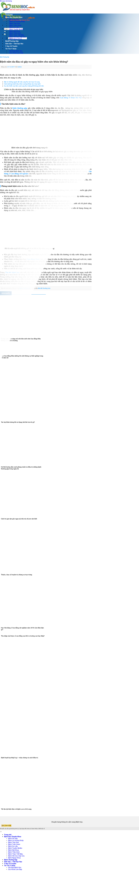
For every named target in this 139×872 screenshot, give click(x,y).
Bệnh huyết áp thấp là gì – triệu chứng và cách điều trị (19, 758)
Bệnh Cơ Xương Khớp (16, 840)
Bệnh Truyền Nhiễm (15, 848)
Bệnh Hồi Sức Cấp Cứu (16, 856)
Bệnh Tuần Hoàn (14, 844)
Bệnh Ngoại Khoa (15, 39)
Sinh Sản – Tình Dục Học (14, 44)
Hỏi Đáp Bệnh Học (14, 867)
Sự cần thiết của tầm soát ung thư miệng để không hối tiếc (24, 86)
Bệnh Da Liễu (13, 846)
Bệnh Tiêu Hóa (13, 842)
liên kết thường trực (44, 288)
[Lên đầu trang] (1, 831)
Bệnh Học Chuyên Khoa (13, 17)
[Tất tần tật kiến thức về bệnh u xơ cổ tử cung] (25, 807)
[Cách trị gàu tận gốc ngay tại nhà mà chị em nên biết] (25, 517)
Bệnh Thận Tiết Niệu (15, 854)
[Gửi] (5, 31)
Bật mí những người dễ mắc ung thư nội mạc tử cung (22, 82)
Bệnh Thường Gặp (12, 41)
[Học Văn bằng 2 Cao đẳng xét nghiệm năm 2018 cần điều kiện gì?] (25, 626)
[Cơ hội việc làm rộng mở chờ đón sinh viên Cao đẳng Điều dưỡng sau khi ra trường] (25, 337)
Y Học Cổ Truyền (11, 46)
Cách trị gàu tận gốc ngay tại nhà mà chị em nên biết (19, 519)
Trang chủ (9, 15)
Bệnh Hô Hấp (13, 838)
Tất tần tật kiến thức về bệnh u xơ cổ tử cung (16, 809)
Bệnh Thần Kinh (14, 852)
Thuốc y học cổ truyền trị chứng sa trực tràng (16, 575)
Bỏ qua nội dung (6, 1)
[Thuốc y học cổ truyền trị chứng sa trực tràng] (30, 573)
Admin (20, 67)
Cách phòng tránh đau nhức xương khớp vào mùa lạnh (22, 84)
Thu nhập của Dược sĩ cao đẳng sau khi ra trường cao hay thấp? (22, 636)
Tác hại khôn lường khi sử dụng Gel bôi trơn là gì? (18, 422)
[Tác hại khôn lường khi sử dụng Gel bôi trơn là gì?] (39, 420)
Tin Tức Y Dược (10, 49)
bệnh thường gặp (19, 108)
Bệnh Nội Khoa (13, 850)
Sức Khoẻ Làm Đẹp (16, 53)
